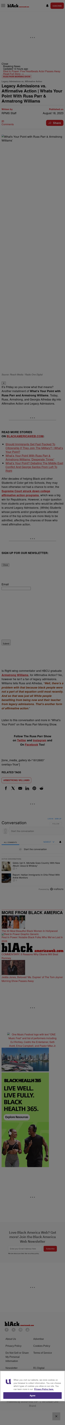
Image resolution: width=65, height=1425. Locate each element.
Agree (32, 1395)
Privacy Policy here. (44, 1389)
